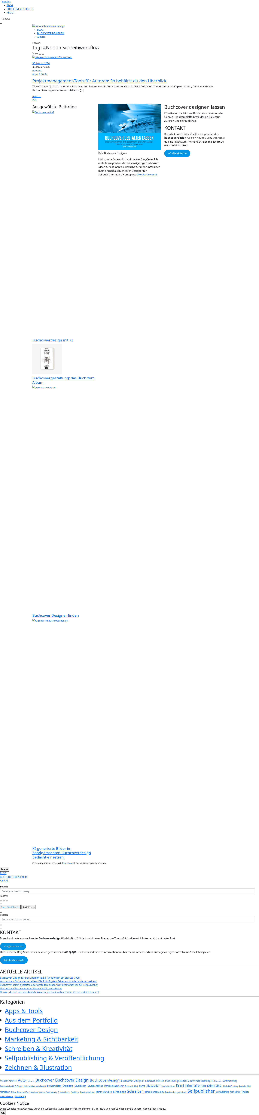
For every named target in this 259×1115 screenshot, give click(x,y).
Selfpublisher (201, 1091)
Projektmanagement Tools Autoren (43, 1092)
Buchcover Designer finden (55, 615)
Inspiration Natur (168, 1086)
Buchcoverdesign (104, 1080)
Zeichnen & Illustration (38, 1067)
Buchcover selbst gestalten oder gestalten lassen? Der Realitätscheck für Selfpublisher (49, 985)
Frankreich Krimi (131, 1086)
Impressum (68, 863)
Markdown (5, 1092)
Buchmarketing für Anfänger (11, 1086)
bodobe (6, 1)
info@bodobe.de (177, 153)
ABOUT (11, 12)
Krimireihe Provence (230, 1086)
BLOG (10, 5)
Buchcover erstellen (154, 1080)
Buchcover (45, 1080)
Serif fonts (28, 907)
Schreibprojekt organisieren (175, 1092)
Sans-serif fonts (10, 907)
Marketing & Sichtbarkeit (41, 1039)
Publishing (75, 1092)
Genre (142, 1086)
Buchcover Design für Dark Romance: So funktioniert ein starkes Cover (40, 977)
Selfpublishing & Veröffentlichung (54, 1058)
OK (3, 1112)
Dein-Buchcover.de (147, 174)
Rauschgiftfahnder (87, 1092)
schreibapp (119, 1091)
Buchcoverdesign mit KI (52, 340)
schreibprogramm (154, 1091)
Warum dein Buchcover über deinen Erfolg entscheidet (31, 988)
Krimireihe (214, 1086)
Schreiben (135, 1091)
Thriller (245, 1091)
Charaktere (68, 1086)
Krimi (180, 1085)
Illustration (153, 1085)
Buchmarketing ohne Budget (35, 1086)
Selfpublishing (222, 1092)
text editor (235, 1092)
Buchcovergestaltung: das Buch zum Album (63, 380)
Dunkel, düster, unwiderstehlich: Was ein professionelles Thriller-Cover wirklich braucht (49, 992)
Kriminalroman (195, 1085)
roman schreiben (104, 1092)
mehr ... (36, 96)
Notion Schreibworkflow (20, 1092)
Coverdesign (80, 1086)
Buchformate (216, 1081)
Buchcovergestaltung (199, 1080)
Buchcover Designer (132, 1080)
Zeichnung (20, 1096)
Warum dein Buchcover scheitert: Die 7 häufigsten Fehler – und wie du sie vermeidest (48, 981)
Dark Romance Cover (114, 1086)
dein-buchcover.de (13, 960)
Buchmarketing (230, 1080)
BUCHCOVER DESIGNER (20, 9)
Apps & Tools (39, 74)
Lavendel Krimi (245, 1086)
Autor (22, 1080)
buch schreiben (54, 1086)
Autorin (31, 1081)
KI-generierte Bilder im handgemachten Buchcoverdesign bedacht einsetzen (61, 853)
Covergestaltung (95, 1086)
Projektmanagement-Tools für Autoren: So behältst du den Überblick (99, 81)
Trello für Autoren (6, 1097)
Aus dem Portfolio (31, 1020)
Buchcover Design (31, 1029)
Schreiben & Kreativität (38, 1048)
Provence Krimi (63, 1092)
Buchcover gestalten (176, 1080)
